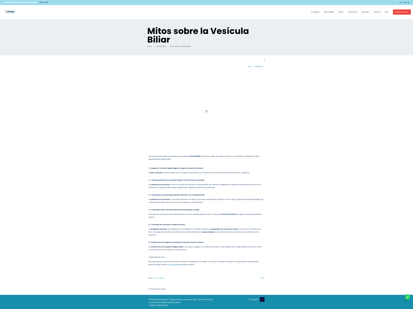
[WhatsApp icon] (400, 2)
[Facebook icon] (403, 2)
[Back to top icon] (262, 299)
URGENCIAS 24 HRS (402, 12)
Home (149, 46)
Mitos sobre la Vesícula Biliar (180, 46)
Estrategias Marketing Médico (170, 302)
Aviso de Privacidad (205, 299)
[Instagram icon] (408, 2)
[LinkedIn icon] (405, 2)
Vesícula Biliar (161, 46)
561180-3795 (43, 2)
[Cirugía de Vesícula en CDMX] (9, 12)
